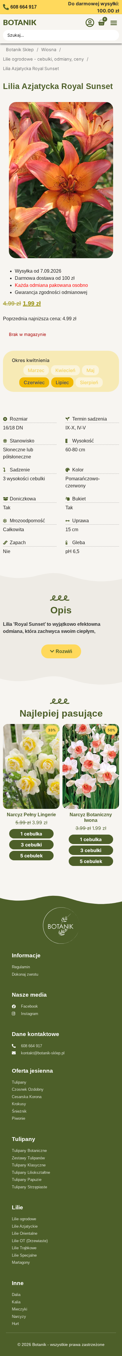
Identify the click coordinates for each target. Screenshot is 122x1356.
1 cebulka (31, 834)
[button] (113, 22)
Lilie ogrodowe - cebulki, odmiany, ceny (43, 59)
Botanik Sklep (20, 49)
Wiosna (48, 49)
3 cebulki (31, 845)
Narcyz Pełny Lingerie (31, 814)
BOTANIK (19, 23)
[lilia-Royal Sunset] (61, 180)
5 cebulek (31, 856)
